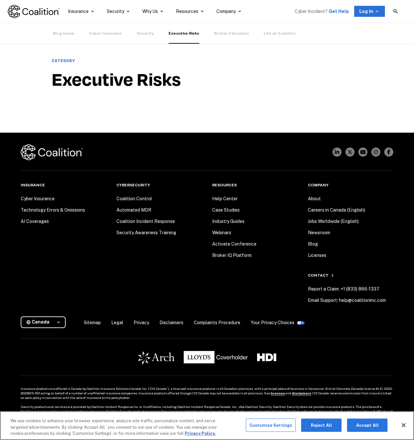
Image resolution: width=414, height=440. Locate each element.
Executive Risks (184, 33)
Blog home (63, 33)
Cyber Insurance (105, 33)
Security (145, 33)
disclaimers (301, 393)
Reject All (321, 425)
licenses (278, 393)
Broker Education (231, 33)
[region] (207, 425)
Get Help (339, 11)
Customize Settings (270, 425)
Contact (318, 275)
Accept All (367, 425)
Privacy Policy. (200, 433)
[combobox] (46, 322)
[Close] (404, 425)
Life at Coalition (279, 33)
